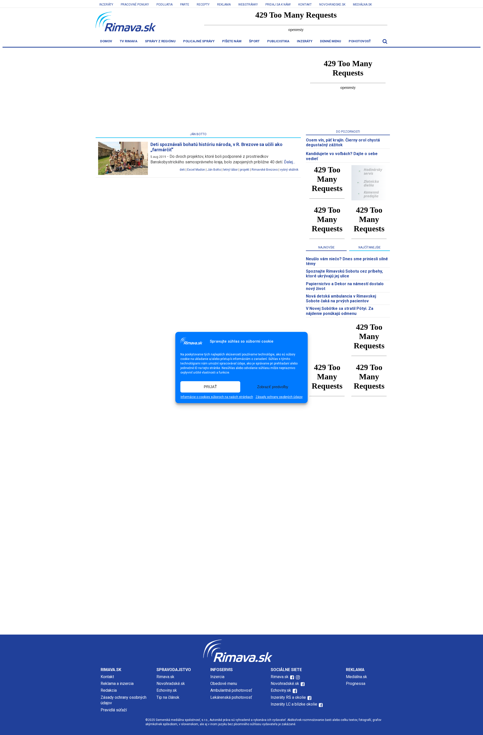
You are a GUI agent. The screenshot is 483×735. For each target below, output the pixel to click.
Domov (106, 41)
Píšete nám (232, 41)
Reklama (224, 4)
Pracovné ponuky (135, 4)
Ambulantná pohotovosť (231, 690)
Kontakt (305, 4)
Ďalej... (289, 162)
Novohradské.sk (170, 683)
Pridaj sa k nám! (278, 4)
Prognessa (355, 683)
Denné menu (330, 41)
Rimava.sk (165, 676)
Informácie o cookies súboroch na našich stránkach (217, 397)
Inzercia (217, 676)
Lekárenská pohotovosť (231, 697)
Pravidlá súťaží (114, 710)
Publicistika (278, 41)
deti (182, 169)
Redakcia (109, 690)
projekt (244, 169)
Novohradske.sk (332, 4)
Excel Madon (196, 169)
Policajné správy (199, 41)
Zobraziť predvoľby (272, 387)
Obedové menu (223, 683)
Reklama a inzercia (117, 683)
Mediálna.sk (362, 4)
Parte (184, 4)
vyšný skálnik (289, 169)
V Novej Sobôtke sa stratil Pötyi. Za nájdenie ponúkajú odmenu (339, 311)
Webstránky (248, 4)
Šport (254, 41)
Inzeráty (106, 4)
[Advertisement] (198, 91)
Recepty (203, 4)
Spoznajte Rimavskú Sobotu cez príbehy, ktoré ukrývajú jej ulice (344, 273)
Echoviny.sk (166, 690)
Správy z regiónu (160, 41)
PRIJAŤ (210, 387)
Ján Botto (214, 169)
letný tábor (230, 169)
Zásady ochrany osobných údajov (279, 397)
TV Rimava (128, 41)
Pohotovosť (360, 41)
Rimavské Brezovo (265, 169)
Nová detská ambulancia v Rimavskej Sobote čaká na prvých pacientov (341, 298)
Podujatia (164, 4)
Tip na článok (167, 697)
